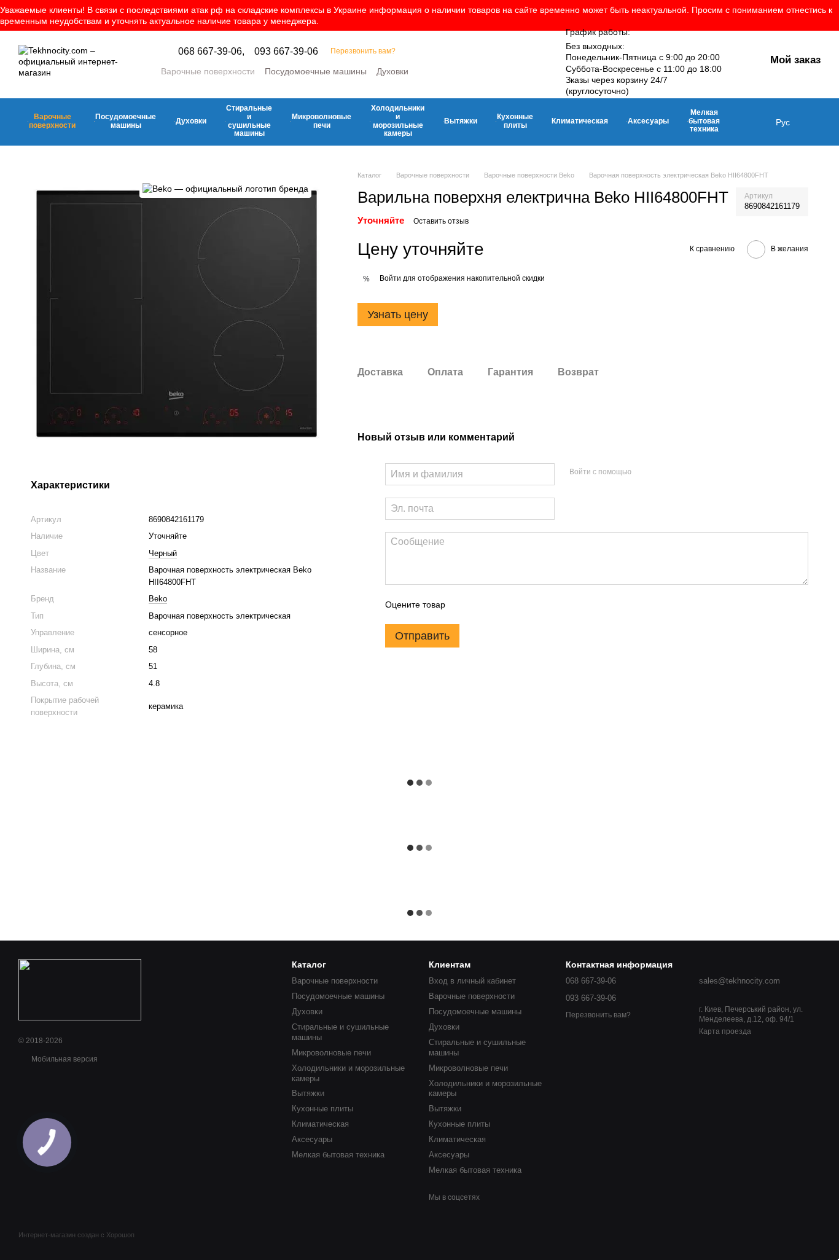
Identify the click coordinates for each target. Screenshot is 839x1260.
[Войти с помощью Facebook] (645, 472)
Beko (158, 598)
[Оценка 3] (505, 604)
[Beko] (225, 188)
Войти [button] (390, 278)
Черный (163, 553)
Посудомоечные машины (316, 71)
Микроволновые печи (321, 121)
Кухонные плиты (515, 121)
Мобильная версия (63, 1059)
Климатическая (580, 121)
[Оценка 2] (485, 604)
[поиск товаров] (751, 122)
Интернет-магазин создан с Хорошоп (76, 1234)
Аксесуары (648, 121)
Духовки (392, 71)
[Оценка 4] (524, 604)
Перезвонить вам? (363, 51)
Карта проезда (725, 1031)
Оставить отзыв (441, 221)
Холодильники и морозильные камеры (397, 121)
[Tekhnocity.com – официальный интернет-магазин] (79, 989)
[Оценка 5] (544, 604)
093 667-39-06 (286, 52)
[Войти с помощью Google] (664, 472)
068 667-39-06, (211, 52)
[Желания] (819, 122)
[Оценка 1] (465, 604)
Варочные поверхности (208, 71)
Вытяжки (460, 121)
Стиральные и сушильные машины (249, 121)
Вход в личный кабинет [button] (472, 980)
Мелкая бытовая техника (704, 121)
